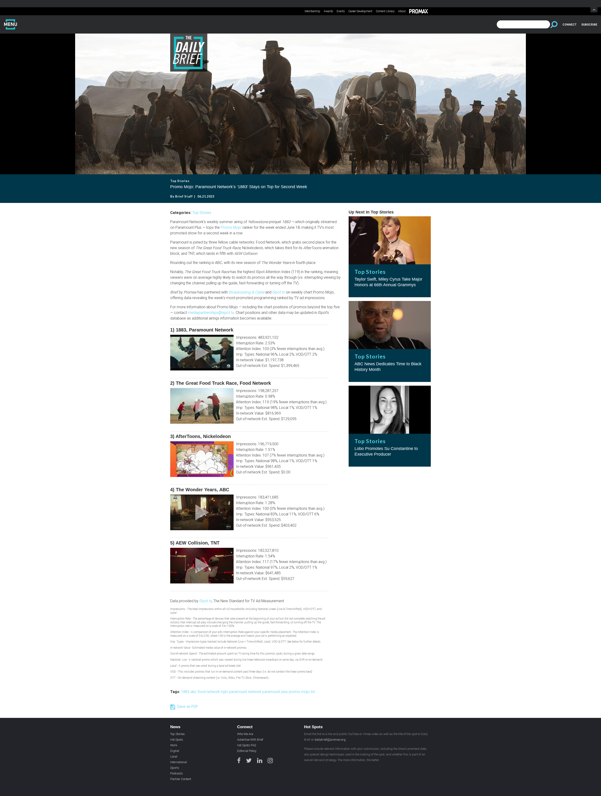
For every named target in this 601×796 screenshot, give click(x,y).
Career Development (360, 11)
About (402, 11)
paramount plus (275, 691)
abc (194, 691)
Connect (569, 24)
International (178, 762)
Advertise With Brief (250, 739)
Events (341, 11)
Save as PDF (186, 706)
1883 (185, 691)
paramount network (245, 691)
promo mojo (300, 691)
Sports (174, 767)
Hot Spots (176, 739)
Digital (174, 751)
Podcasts (176, 773)
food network (209, 691)
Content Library (385, 11)
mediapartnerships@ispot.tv (211, 312)
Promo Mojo (231, 227)
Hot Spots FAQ (246, 745)
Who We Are (245, 734)
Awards (328, 11)
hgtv (225, 691)
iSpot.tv (278, 292)
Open (593, 9)
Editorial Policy (246, 751)
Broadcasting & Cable (246, 292)
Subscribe (589, 24)
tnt (313, 691)
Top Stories (201, 212)
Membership (312, 11)
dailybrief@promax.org (330, 739)
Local (173, 756)
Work (173, 745)
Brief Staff (184, 196)
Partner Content (180, 779)
